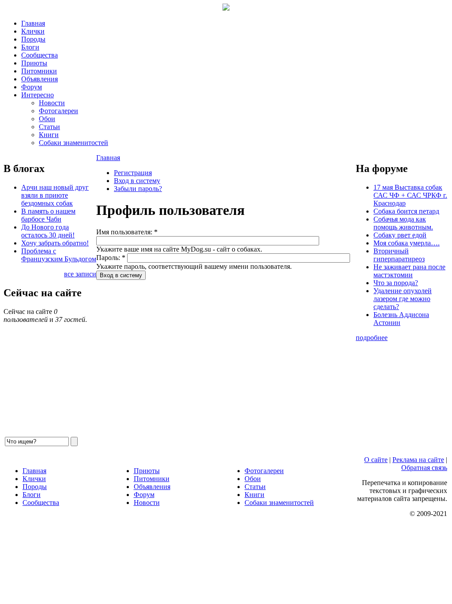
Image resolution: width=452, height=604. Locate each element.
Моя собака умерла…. (406, 243)
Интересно (37, 95)
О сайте (376, 459)
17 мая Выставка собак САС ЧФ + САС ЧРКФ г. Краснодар (410, 195)
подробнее (372, 337)
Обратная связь (424, 467)
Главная (33, 23)
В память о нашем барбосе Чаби (48, 215)
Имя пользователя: (127, 232)
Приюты (34, 63)
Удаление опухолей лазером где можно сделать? (402, 298)
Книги (49, 134)
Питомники (39, 71)
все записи (80, 274)
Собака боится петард (406, 211)
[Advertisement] (226, 358)
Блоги (30, 47)
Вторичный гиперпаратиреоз (399, 255)
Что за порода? (395, 283)
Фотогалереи (58, 111)
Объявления (39, 79)
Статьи (49, 126)
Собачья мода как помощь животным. (403, 223)
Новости (52, 103)
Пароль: (110, 257)
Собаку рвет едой (399, 235)
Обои (47, 118)
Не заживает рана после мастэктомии (409, 271)
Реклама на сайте (418, 459)
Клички (33, 31)
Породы (33, 39)
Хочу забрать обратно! (55, 243)
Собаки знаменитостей (73, 142)
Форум (31, 87)
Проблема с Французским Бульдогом (58, 255)
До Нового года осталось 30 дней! (48, 231)
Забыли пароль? (138, 188)
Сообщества (39, 55)
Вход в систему (137, 180)
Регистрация (133, 172)
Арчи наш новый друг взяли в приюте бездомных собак (55, 195)
